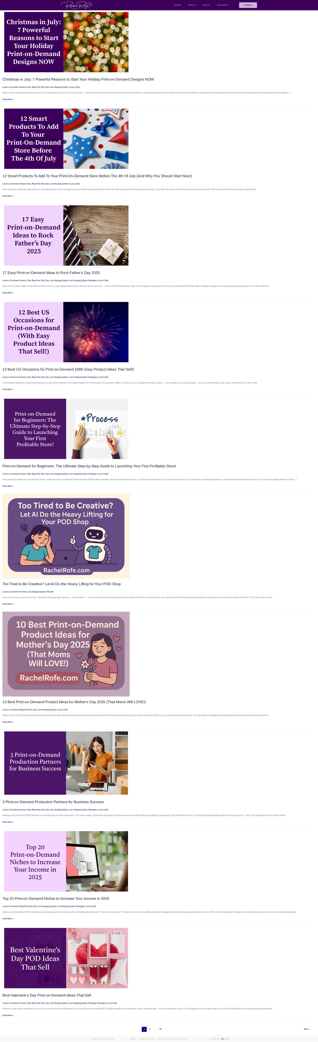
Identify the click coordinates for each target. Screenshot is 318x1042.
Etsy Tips (45, 87)
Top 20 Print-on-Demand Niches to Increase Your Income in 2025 (55, 898)
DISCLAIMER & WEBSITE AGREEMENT (172, 1039)
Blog (206, 5)
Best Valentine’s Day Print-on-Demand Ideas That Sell (46, 995)
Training (222, 5)
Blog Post (36, 87)
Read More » (8, 99)
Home (177, 5)
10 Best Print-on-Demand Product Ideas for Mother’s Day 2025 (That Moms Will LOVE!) (74, 702)
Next (307, 1029)
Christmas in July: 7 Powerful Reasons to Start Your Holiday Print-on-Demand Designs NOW (78, 79)
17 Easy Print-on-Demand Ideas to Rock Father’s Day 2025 (51, 273)
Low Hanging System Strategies (83, 280)
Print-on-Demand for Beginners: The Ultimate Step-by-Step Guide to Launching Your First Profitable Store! (89, 466)
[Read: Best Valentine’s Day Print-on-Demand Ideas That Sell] (66, 958)
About (192, 5)
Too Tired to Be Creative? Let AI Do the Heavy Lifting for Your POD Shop (61, 584)
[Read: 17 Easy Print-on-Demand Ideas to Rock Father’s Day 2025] (66, 235)
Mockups (102, 1003)
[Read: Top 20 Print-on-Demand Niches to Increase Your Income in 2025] (66, 861)
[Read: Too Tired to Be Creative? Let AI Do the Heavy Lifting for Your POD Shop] (66, 536)
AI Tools (23, 592)
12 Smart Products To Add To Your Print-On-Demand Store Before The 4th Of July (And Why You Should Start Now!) (97, 176)
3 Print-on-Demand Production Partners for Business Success (53, 802)
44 (160, 1029)
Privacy (133, 1039)
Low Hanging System (59, 87)
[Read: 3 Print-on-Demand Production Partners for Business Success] (66, 763)
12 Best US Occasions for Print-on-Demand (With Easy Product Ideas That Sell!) (68, 369)
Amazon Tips (25, 87)
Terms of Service (147, 1039)
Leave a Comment (10, 87)
